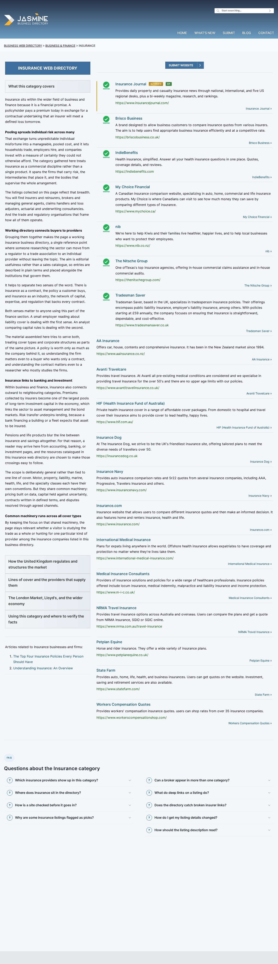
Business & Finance (60, 45)
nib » (268, 251)
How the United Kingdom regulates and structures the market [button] (42, 564)
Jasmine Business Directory (26, 20)
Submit (229, 33)
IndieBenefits (126, 152)
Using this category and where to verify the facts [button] (46, 619)
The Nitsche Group (131, 261)
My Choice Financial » (257, 217)
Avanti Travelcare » (259, 393)
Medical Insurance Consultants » (250, 598)
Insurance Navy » (260, 495)
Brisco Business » (260, 142)
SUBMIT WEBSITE (181, 65)
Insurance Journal (130, 84)
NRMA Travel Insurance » (255, 632)
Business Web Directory (23, 45)
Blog (246, 33)
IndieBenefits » (262, 177)
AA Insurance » (262, 359)
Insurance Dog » (261, 461)
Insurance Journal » (259, 108)
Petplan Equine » (261, 660)
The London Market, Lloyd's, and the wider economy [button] (45, 601)
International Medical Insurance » (250, 563)
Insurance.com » (261, 529)
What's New (204, 33)
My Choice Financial (132, 187)
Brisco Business (128, 118)
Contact (266, 33)
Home (182, 33)
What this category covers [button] (31, 86)
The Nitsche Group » (258, 285)
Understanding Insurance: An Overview (43, 668)
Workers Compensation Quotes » (250, 723)
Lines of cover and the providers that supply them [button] (46, 583)
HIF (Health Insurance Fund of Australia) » (244, 427)
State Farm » (263, 694)
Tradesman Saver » (259, 331)
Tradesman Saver (130, 295)
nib (118, 226)
